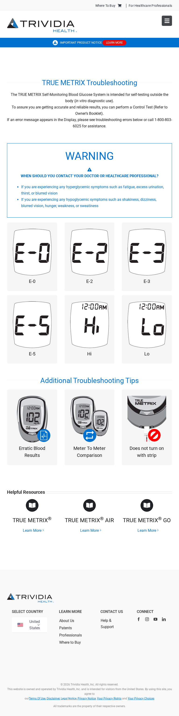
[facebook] (139, 619)
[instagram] (147, 619)
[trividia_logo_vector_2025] (42, 19)
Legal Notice (68, 698)
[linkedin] (164, 619)
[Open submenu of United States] (38, 625)
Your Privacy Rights (109, 698)
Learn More (32, 530)
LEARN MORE (114, 42)
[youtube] (155, 619)
